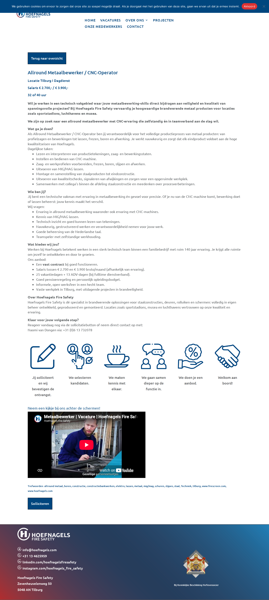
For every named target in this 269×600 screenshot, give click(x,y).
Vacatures (110, 20)
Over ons (134, 20)
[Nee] (264, 6)
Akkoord (249, 6)
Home (90, 20)
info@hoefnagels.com (39, 549)
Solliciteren (40, 503)
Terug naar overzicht (47, 58)
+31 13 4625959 (34, 555)
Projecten (163, 20)
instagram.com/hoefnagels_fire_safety (52, 568)
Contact (135, 27)
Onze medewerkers (103, 27)
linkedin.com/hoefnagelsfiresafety (49, 562)
